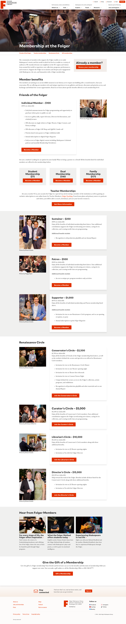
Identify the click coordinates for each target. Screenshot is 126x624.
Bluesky (93, 609)
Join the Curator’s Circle (63, 424)
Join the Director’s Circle (64, 495)
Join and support (26, 42)
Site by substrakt (17, 619)
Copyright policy (35, 614)
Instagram (105, 604)
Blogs (39, 601)
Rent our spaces (42, 607)
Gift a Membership (63, 574)
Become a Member (31, 150)
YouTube (93, 607)
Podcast (40, 604)
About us (15, 601)
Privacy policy (16, 614)
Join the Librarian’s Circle (64, 460)
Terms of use (25, 614)
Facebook (93, 604)
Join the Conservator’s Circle (65, 395)
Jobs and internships (18, 604)
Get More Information (63, 204)
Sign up (88, 591)
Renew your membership (88, 67)
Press (14, 607)
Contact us (72, 606)
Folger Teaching (67, 196)
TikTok (105, 607)
